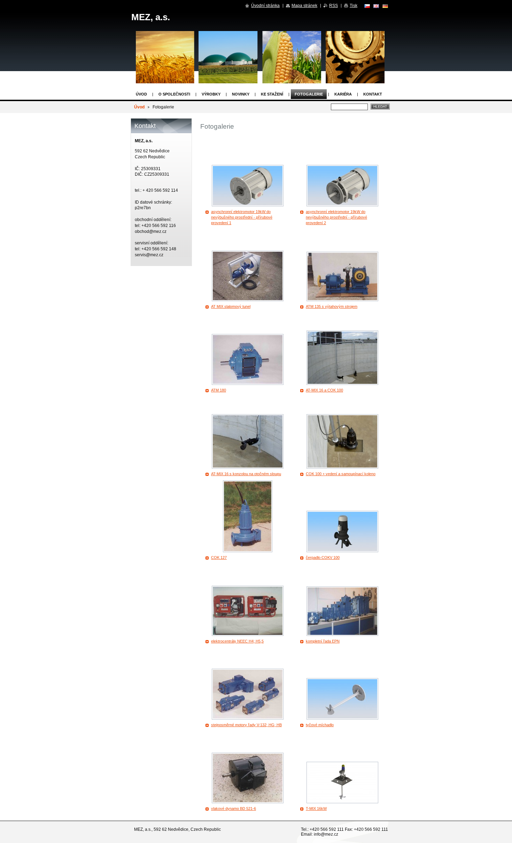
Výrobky (211, 94)
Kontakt (372, 94)
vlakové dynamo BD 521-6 (233, 808)
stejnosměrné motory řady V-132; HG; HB (246, 725)
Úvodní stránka (265, 5)
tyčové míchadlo (320, 725)
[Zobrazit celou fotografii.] (248, 185)
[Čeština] (367, 6)
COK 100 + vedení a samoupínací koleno (340, 474)
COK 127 (219, 557)
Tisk (353, 5)
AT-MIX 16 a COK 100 (324, 390)
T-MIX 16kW (316, 808)
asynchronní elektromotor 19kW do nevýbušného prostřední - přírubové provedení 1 (241, 217)
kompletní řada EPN (323, 641)
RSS (333, 5)
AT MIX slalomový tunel (230, 306)
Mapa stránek (304, 5)
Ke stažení (272, 94)
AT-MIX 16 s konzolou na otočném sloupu (246, 474)
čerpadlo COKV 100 (323, 557)
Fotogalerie (309, 94)
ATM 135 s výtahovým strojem (331, 306)
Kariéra (343, 94)
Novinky (240, 94)
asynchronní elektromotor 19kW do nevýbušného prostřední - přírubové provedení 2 (336, 217)
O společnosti (174, 94)
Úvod (141, 94)
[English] (376, 6)
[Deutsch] (385, 6)
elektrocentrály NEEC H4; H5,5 (237, 641)
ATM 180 (218, 390)
